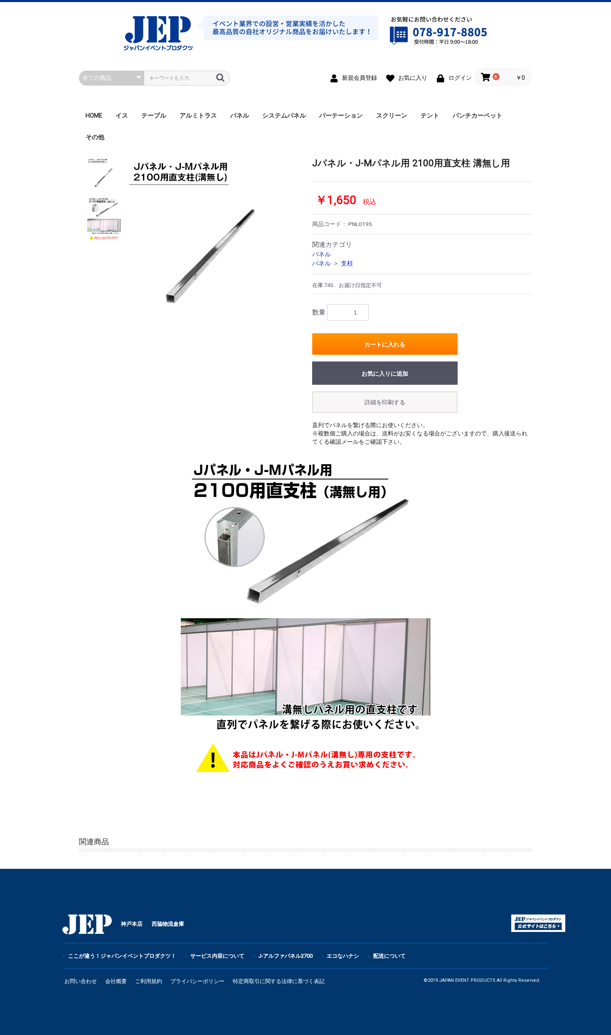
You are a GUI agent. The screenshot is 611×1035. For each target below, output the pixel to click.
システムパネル (284, 115)
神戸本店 (132, 924)
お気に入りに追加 (385, 373)
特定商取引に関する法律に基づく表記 (279, 981)
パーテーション (341, 115)
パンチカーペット (478, 115)
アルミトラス (198, 115)
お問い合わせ (80, 981)
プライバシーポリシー (197, 981)
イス (122, 115)
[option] (213, 242)
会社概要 (116, 981)
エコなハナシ (343, 956)
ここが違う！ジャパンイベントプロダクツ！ (122, 956)
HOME (94, 115)
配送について (389, 956)
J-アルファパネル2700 (286, 956)
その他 (95, 137)
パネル (239, 115)
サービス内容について (217, 956)
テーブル (153, 115)
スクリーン (391, 115)
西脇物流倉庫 (168, 924)
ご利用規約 (148, 981)
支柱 (347, 263)
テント (430, 115)
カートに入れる (385, 344)
